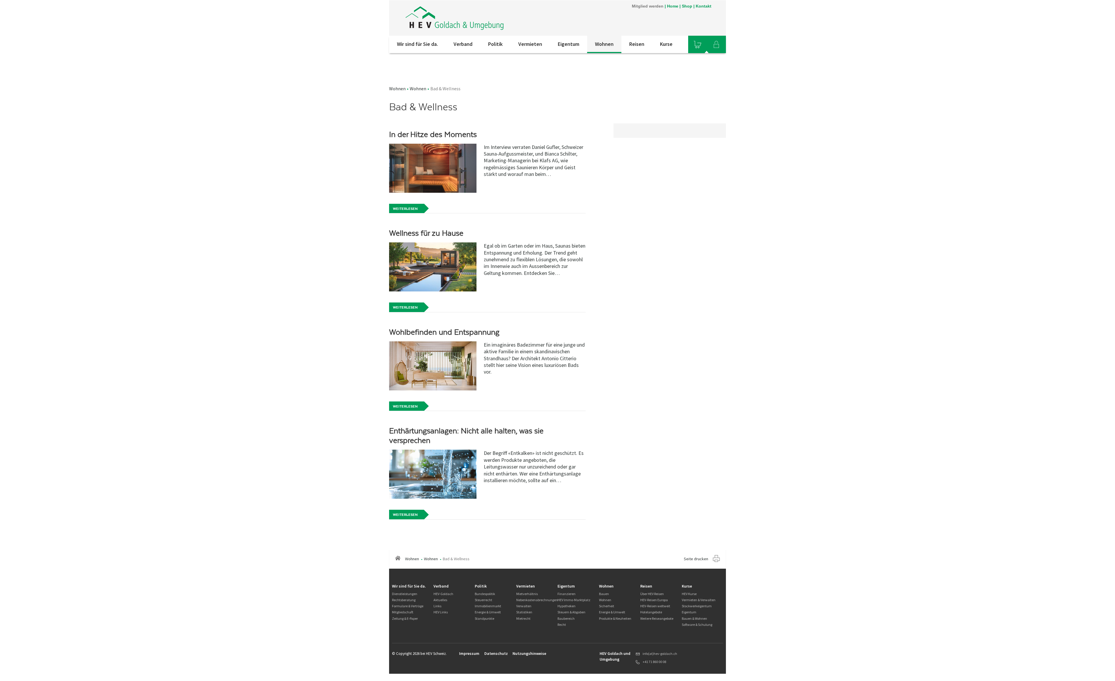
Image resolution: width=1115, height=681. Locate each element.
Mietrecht (523, 618)
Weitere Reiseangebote (656, 618)
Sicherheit (606, 606)
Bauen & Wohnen (694, 618)
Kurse (666, 44)
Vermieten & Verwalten (698, 600)
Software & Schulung (697, 624)
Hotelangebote (651, 612)
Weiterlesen (405, 209)
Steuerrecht (483, 600)
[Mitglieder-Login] (716, 44)
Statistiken (524, 612)
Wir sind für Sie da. (417, 44)
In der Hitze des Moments (433, 134)
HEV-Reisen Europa (654, 600)
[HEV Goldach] (467, 18)
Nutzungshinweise (529, 653)
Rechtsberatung (404, 600)
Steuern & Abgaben (571, 612)
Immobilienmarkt (488, 606)
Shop (687, 6)
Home (672, 6)
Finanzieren (567, 594)
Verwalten (523, 606)
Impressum (469, 653)
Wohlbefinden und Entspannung (444, 332)
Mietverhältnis (527, 594)
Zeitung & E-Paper (405, 618)
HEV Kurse (689, 594)
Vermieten (530, 44)
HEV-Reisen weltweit (655, 606)
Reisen (636, 44)
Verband (463, 44)
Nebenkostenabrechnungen (537, 600)
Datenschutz (496, 653)
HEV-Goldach (443, 594)
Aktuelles (440, 600)
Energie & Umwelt (488, 612)
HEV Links (441, 612)
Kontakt (703, 6)
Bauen (604, 594)
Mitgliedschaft (402, 612)
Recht (562, 624)
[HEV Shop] (697, 44)
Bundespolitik (485, 594)
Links (437, 606)
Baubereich (566, 618)
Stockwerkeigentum (697, 606)
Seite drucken (696, 558)
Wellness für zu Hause (426, 233)
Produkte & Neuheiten (615, 618)
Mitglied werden (647, 6)
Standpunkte (484, 618)
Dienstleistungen (404, 594)
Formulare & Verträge (407, 606)
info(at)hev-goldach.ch (660, 653)
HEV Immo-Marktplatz (574, 600)
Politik (495, 44)
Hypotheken (567, 606)
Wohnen (604, 44)
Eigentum (568, 44)
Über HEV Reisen (652, 594)
